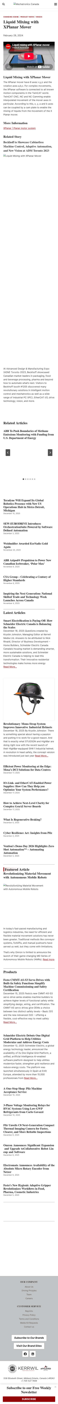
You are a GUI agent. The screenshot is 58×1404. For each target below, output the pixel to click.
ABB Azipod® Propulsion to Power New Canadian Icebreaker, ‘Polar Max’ (27, 562)
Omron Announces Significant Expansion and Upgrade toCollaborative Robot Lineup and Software (28, 1149)
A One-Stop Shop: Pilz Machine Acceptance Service (22, 1090)
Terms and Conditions (29, 1319)
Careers (29, 1298)
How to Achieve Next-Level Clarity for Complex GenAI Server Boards (26, 804)
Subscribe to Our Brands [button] (29, 1337)
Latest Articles (14, 612)
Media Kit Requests (29, 1323)
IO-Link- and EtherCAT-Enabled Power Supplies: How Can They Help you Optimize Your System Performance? (27, 786)
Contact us (29, 1327)
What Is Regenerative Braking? (22, 819)
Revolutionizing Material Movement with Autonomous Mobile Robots (27, 875)
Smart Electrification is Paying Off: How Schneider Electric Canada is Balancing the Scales (27, 624)
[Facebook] (25, 1354)
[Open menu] (55, 4)
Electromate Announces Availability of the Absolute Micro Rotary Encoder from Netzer (29, 1169)
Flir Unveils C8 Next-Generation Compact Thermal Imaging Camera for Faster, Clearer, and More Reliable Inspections (28, 1129)
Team (29, 1294)
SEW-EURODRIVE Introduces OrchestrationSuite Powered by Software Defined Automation (28, 527)
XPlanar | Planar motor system (19, 128)
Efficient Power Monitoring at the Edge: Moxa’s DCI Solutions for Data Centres (27, 768)
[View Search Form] (3, 4)
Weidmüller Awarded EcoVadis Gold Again (25, 545)
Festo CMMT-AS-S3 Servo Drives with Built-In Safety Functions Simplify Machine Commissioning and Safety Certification (26, 985)
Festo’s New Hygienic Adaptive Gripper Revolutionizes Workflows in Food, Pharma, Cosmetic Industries (27, 1189)
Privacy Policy (29, 1315)
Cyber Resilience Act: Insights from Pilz (27, 833)
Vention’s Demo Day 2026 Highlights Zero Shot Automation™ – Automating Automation (28, 849)
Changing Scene (11, 17)
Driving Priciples (29, 1290)
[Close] (55, 1387)
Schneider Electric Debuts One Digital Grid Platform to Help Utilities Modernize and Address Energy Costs (26, 1039)
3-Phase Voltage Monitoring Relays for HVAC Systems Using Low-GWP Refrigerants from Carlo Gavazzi (26, 1109)
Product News (27, 17)
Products (10, 971)
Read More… (10, 666)
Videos (39, 17)
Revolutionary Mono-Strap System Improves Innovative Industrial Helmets (27, 725)
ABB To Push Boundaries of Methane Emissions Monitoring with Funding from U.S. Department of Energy (28, 434)
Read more (48, 959)
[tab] (23, 479)
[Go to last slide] (8, 452)
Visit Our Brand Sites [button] (29, 1345)
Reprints (29, 1311)
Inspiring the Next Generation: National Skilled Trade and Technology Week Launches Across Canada (27, 597)
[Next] (50, 452)
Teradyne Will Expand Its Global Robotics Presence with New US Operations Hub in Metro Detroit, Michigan (24, 505)
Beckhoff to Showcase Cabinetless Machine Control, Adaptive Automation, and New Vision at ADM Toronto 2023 (27, 146)
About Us (29, 1287)
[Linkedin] (33, 1354)
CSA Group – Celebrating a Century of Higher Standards (27, 578)
